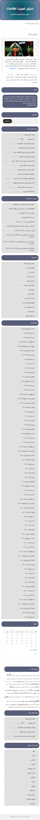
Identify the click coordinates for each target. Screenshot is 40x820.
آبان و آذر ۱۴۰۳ (29, 420)
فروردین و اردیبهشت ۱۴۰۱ (25, 556)
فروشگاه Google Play (33, 704)
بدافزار (17, 74)
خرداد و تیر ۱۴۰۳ (28, 442)
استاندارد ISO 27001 (11, 681)
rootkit (37, 681)
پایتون (32, 290)
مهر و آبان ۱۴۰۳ (29, 425)
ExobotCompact (32, 77)
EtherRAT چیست (28, 191)
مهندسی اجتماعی (16, 705)
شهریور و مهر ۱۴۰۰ (28, 586)
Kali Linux (30, 675)
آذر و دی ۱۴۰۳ (29, 416)
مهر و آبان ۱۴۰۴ (29, 372)
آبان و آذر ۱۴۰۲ (29, 473)
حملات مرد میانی (35, 697)
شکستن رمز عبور (27, 701)
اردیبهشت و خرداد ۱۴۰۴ (26, 394)
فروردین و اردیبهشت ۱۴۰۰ (25, 604)
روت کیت (28, 697)
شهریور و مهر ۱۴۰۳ (28, 429)
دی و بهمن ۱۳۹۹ (29, 617)
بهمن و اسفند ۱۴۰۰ (28, 565)
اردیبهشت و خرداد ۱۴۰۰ (26, 599)
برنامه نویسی (30, 285)
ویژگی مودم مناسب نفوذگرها (25, 144)
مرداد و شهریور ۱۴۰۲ (27, 486)
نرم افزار (31, 316)
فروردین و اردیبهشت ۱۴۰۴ (25, 399)
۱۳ (22, 635)
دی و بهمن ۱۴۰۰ (29, 569)
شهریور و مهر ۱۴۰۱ (28, 534)
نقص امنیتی (8, 704)
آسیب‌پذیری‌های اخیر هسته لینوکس (23, 183)
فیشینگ (25, 705)
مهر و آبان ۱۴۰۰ (29, 582)
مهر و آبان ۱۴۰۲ (29, 477)
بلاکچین (28, 690)
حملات (32, 294)
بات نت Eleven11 (22, 222)
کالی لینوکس (30, 307)
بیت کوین (24, 690)
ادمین (32, 213)
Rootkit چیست (24, 213)
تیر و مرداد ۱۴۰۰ (28, 591)
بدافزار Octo (32, 35)
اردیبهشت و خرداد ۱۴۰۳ (26, 447)
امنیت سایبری (20, 684)
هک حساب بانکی (15, 80)
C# (9, 675)
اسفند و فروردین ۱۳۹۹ (27, 608)
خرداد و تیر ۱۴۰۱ (28, 547)
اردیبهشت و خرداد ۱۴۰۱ (26, 551)
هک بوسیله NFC (27, 139)
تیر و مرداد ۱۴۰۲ (28, 490)
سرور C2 (22, 697)
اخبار (33, 272)
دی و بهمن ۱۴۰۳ (29, 412)
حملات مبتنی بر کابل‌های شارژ (25, 170)
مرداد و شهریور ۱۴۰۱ (27, 538)
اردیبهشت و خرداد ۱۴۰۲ (26, 499)
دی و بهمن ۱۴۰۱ (29, 516)
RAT (38, 679)
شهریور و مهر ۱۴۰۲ (28, 481)
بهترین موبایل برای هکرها (26, 157)
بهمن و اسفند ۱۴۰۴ (28, 355)
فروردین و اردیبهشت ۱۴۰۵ (25, 346)
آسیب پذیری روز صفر (30, 681)
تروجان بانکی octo (25, 80)
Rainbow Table (32, 679)
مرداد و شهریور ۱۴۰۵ (27, 329)
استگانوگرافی (35, 684)
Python (26, 679)
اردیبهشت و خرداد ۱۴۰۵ (26, 342)
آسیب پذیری (30, 263)
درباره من (32, 804)
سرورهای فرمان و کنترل (14, 697)
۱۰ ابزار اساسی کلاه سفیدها (25, 187)
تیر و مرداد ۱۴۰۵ (28, 333)
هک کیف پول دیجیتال (20, 707)
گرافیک (32, 311)
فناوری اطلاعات (30, 303)
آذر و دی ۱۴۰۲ (29, 468)
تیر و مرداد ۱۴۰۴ (28, 385)
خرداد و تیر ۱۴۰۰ (28, 595)
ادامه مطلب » (12, 68)
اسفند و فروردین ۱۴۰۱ (27, 508)
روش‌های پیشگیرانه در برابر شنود (24, 178)
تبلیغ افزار (19, 690)
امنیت (21, 74)
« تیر (35, 653)
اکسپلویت (15, 684)
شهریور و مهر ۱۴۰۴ (28, 377)
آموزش (26, 74)
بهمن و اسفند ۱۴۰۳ (28, 407)
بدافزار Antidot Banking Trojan (18, 226)
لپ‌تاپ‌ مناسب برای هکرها (26, 148)
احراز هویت (21, 681)
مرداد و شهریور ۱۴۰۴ (27, 381)
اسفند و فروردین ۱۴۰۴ (27, 351)
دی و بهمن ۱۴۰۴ (29, 359)
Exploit (24, 675)
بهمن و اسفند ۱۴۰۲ (28, 460)
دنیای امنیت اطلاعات (20, 9)
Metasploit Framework (16, 679)
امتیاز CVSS (27, 684)
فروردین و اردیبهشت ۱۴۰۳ (25, 451)
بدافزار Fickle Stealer (22, 231)
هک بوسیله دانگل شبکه (27, 165)
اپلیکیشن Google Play (21, 77)
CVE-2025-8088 (16, 675)
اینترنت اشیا (9, 684)
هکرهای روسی (28, 707)
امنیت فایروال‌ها (29, 135)
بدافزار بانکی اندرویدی (20, 687)
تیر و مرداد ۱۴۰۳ (28, 438)
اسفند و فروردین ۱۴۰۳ (27, 403)
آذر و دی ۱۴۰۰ (29, 573)
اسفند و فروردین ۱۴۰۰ (27, 560)
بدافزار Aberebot (29, 687)
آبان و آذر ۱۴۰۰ (29, 578)
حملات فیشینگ (10, 693)
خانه (34, 751)
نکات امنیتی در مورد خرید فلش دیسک (22, 161)
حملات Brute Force (30, 693)
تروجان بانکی (13, 690)
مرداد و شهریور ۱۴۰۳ (27, 433)
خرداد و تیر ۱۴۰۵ (28, 337)
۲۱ (17, 638)
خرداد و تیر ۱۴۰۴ (28, 390)
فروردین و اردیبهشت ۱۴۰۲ (25, 503)
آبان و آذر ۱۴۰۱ (29, 525)
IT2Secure (13, 817)
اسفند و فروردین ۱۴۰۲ (27, 455)
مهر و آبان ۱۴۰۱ (29, 530)
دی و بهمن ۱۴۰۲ (29, 464)
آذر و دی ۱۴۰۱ (29, 521)
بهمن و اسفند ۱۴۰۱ (28, 512)
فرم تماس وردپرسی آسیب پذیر (14, 701)
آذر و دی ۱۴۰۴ (29, 364)
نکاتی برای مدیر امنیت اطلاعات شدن (23, 152)
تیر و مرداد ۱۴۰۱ (28, 543)
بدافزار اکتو (34, 80)
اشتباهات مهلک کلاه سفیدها (26, 174)
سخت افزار (31, 298)
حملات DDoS (18, 693)
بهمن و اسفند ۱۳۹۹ (28, 613)
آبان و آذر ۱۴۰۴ (29, 368)
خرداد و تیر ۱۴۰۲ (28, 495)
